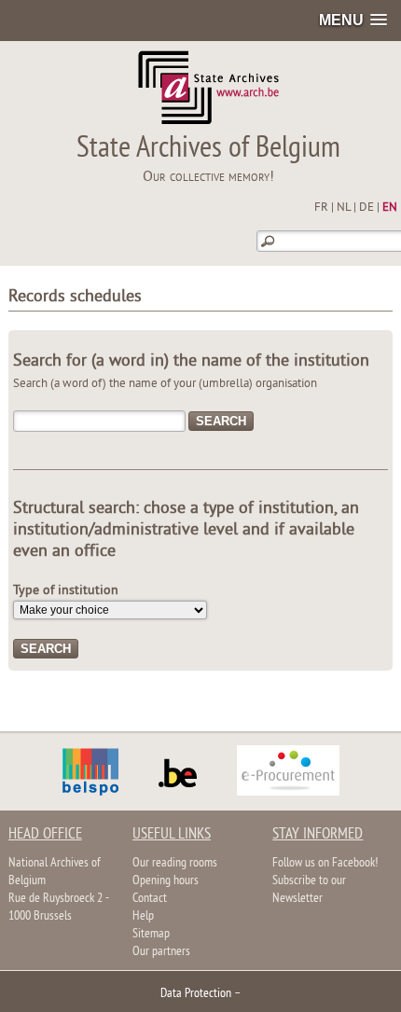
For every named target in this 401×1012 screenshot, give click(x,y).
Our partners (161, 952)
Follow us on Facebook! (325, 863)
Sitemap (151, 934)
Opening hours (165, 881)
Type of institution (65, 591)
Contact (149, 899)
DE (366, 208)
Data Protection (195, 994)
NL (344, 208)
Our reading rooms (174, 863)
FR (321, 208)
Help (143, 916)
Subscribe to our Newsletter (309, 890)
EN (389, 208)
